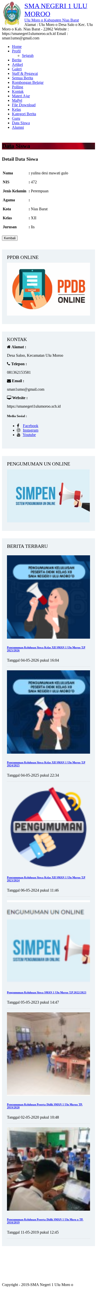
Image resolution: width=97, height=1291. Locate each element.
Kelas (16, 109)
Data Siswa (21, 123)
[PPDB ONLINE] (48, 314)
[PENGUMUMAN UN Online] (48, 521)
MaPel (17, 100)
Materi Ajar (21, 96)
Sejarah (28, 55)
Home (17, 46)
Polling (17, 87)
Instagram (30, 430)
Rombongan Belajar (28, 82)
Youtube (29, 435)
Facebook (30, 426)
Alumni (18, 127)
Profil (16, 51)
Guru (16, 118)
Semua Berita (22, 78)
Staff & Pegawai (25, 73)
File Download (24, 105)
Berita (16, 60)
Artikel (17, 64)
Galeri (17, 69)
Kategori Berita (24, 114)
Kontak (18, 91)
